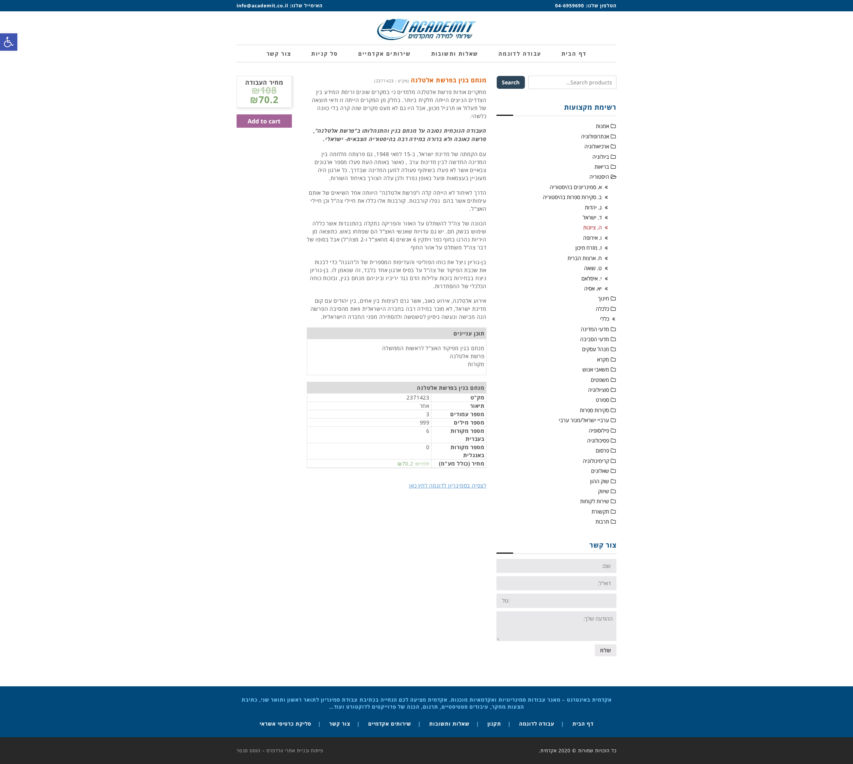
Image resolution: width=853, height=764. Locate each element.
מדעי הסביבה (594, 339)
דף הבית (582, 723)
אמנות (602, 126)
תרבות (602, 521)
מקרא (603, 359)
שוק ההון (599, 481)
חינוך (603, 298)
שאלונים (600, 471)
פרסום (602, 450)
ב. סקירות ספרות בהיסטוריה (572, 197)
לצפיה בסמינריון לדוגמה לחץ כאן (447, 485)
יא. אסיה (593, 288)
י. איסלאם (591, 278)
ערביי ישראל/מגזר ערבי (584, 420)
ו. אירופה (592, 237)
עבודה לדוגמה (536, 723)
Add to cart (264, 121)
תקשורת (600, 511)
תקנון (494, 723)
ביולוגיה (600, 156)
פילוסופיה (599, 430)
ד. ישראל (592, 217)
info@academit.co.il (262, 5)
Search (511, 82)
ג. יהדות (593, 207)
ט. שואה (593, 268)
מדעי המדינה (595, 329)
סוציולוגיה (598, 390)
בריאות (601, 166)
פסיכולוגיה (598, 440)
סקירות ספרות (594, 410)
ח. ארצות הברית (584, 258)
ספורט (602, 400)
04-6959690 (569, 5)
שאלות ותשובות (449, 723)
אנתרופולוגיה (595, 136)
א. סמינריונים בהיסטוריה (576, 187)
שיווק (603, 491)
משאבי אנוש (595, 369)
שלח (605, 650)
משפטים (600, 380)
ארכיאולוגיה (596, 146)
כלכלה (602, 308)
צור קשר (339, 723)
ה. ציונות (592, 227)
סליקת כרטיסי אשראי (285, 723)
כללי (604, 318)
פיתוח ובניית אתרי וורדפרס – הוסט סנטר (280, 750)
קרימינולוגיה (596, 461)
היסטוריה (599, 176)
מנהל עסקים (595, 349)
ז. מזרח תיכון (588, 247)
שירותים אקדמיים (389, 723)
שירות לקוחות (594, 501)
